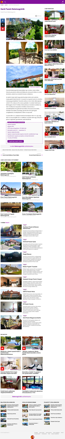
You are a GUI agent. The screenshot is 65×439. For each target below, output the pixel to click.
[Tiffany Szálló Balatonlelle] (3, 410)
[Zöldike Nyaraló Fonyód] (54, 15)
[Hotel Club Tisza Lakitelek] (54, 44)
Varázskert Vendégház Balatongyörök (7, 174)
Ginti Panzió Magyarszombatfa (32, 318)
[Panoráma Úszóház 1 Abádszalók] (25, 424)
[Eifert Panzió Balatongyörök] (11, 189)
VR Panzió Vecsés (28, 304)
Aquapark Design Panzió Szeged (32, 279)
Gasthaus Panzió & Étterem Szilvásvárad (31, 227)
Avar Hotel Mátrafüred (50, 94)
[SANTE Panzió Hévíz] (11, 294)
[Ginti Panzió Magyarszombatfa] (11, 322)
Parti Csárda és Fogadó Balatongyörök (7, 214)
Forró (2, 348)
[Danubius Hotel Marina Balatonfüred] (3, 425)
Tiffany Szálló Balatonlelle (13, 409)
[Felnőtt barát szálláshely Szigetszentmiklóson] (11, 383)
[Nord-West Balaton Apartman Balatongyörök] (32, 189)
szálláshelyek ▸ (21, 396)
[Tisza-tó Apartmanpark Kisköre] (25, 420)
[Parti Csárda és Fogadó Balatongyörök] (11, 207)
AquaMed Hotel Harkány (50, 108)
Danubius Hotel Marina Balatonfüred (12, 424)
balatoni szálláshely (18, 149)
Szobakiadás (44, 433)
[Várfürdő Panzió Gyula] (11, 244)
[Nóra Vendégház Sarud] (54, 131)
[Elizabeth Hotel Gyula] (47, 423)
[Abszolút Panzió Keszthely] (3, 420)
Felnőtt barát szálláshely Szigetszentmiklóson (8, 391)
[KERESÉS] (5, 2)
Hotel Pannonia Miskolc (56, 413)
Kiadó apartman (10, 389)
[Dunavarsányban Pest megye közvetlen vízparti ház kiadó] (11, 363)
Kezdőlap (36, 432)
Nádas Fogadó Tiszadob (30, 266)
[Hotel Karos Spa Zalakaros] (47, 418)
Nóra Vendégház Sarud (50, 137)
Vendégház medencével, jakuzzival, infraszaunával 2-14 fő (32, 391)
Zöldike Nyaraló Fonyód (50, 21)
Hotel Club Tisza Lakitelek (51, 50)
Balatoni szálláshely (55, 433)
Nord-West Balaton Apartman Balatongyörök (30, 197)
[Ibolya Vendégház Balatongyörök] (32, 207)
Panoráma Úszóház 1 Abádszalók (33, 424)
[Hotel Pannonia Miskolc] (47, 414)
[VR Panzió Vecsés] (11, 307)
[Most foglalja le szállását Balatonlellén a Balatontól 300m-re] (54, 58)
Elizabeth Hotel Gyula (55, 421)
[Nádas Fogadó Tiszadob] (11, 269)
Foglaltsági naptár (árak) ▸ (16, 141)
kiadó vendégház (32, 212)
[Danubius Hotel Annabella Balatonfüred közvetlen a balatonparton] (3, 406)
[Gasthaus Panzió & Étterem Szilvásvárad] (11, 232)
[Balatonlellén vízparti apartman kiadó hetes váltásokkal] (54, 73)
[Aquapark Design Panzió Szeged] (11, 282)
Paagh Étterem (27, 254)
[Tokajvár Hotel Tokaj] (54, 144)
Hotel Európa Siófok (11, 413)
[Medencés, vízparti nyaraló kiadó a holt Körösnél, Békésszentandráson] (11, 343)
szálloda (54, 48)
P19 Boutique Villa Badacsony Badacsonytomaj (52, 122)
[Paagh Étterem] (11, 257)
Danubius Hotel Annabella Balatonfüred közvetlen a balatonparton (12, 406)
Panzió (62, 432)
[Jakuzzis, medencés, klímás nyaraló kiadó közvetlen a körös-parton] (32, 343)
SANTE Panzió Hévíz (29, 291)
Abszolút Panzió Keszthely (13, 418)
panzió (8, 171)
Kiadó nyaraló (13, 349)
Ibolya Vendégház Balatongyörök (31, 214)
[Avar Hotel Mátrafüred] (54, 88)
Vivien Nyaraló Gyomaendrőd (35, 409)
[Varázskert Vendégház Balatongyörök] (11, 167)
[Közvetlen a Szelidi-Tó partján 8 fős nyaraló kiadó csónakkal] (32, 363)
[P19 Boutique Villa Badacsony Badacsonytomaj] (54, 116)
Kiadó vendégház (56, 432)
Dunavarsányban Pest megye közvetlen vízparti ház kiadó (9, 372)
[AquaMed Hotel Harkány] (54, 102)
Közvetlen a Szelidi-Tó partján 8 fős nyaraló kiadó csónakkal (31, 372)
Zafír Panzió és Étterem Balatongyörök (29, 177)
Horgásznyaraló (37, 433)
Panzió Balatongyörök (30, 149)
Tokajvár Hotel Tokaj (49, 150)
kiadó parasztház (54, 135)
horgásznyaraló (35, 349)
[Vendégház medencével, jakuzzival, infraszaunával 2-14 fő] (32, 383)
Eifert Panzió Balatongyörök (9, 197)
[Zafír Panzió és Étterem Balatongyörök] (32, 168)
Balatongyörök (7, 149)
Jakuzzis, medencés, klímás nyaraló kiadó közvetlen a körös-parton (31, 353)
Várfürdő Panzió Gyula (29, 241)
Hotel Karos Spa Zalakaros (56, 417)
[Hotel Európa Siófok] (3, 415)
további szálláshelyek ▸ (21, 146)
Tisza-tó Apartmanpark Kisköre (35, 419)
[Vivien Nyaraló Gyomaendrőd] (25, 410)
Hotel (49, 433)
